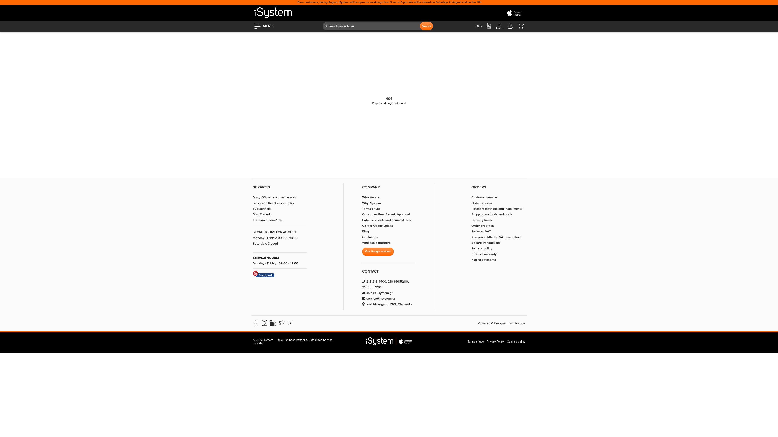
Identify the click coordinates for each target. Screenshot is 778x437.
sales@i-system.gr (379, 293)
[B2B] (489, 26)
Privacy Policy (495, 341)
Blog (365, 231)
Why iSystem (371, 203)
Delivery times (481, 220)
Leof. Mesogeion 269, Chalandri (388, 304)
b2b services (262, 209)
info (519, 323)
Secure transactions (486, 243)
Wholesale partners (376, 243)
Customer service (484, 197)
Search (426, 26)
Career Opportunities (377, 226)
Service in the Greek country (273, 203)
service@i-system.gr (380, 299)
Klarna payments (483, 260)
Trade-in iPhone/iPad (268, 220)
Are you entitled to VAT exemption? (496, 237)
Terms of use (371, 209)
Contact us (370, 237)
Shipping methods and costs (491, 214)
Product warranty (484, 254)
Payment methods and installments (496, 209)
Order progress (482, 226)
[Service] (499, 26)
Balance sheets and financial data (386, 220)
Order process (481, 203)
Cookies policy (516, 341)
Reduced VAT (481, 231)
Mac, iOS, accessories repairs (274, 197)
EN (478, 26)
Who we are (370, 197)
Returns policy (481, 248)
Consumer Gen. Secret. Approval (386, 214)
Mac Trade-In (262, 214)
